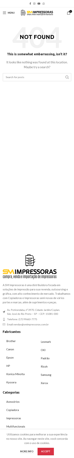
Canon (10, 349)
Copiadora (12, 410)
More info (27, 451)
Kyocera (11, 382)
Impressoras (13, 418)
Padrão (45, 358)
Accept (45, 451)
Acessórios (13, 401)
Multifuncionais (15, 426)
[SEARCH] (67, 77)
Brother (11, 341)
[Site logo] (37, 12)
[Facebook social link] (30, 3)
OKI (43, 350)
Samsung (46, 374)
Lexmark (46, 341)
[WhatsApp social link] (43, 3)
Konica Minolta (15, 374)
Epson (10, 357)
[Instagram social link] (34, 3)
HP (8, 365)
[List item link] (37, 319)
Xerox (44, 383)
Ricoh (44, 366)
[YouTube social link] (38, 3)
